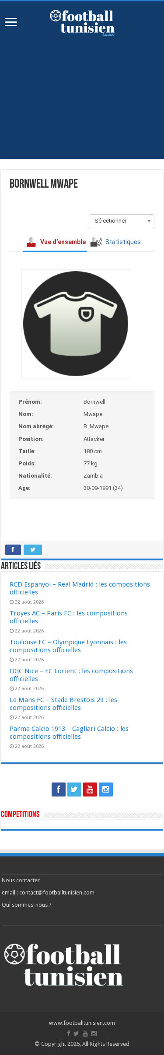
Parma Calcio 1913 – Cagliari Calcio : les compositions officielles (69, 733)
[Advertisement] (82, 104)
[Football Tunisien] (82, 21)
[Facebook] (59, 789)
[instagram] (106, 789)
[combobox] (121, 221)
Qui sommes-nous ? (27, 904)
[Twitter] (74, 789)
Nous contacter (21, 880)
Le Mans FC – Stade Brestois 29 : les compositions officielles (63, 704)
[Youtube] (90, 789)
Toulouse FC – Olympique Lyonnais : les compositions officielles (68, 646)
